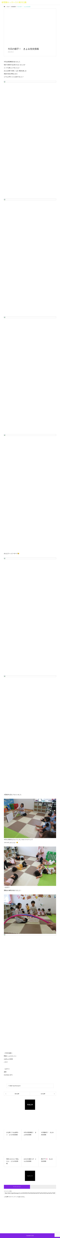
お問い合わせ (31, 1218)
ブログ (24, 1217)
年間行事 (38, 1217)
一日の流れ (31, 1217)
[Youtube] (30, 1222)
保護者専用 (45, 1217)
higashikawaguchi (16, 1085)
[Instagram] (26, 1222)
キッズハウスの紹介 (15, 1217)
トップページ (5, 1217)
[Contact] (34, 1222)
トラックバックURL (8, 1191)
